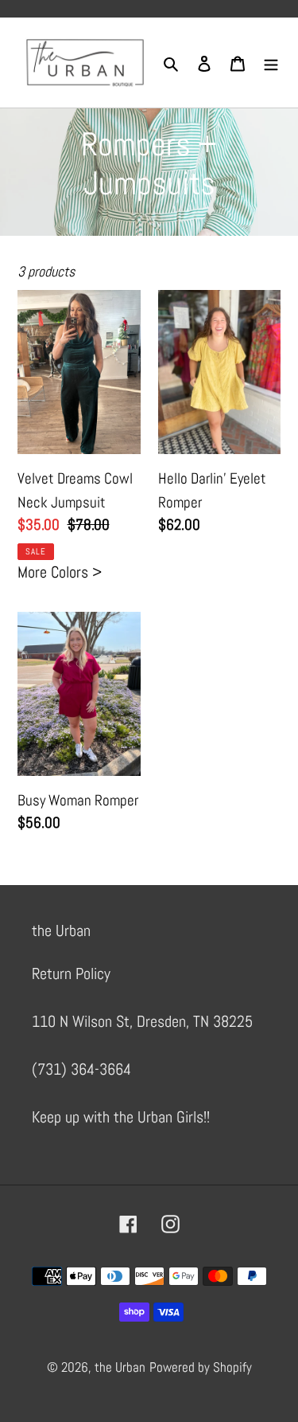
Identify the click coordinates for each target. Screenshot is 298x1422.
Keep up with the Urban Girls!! (121, 1117)
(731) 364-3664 (81, 1069)
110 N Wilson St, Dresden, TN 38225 (142, 1021)
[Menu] (271, 63)
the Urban (120, 1367)
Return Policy (71, 973)
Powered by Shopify (200, 1367)
